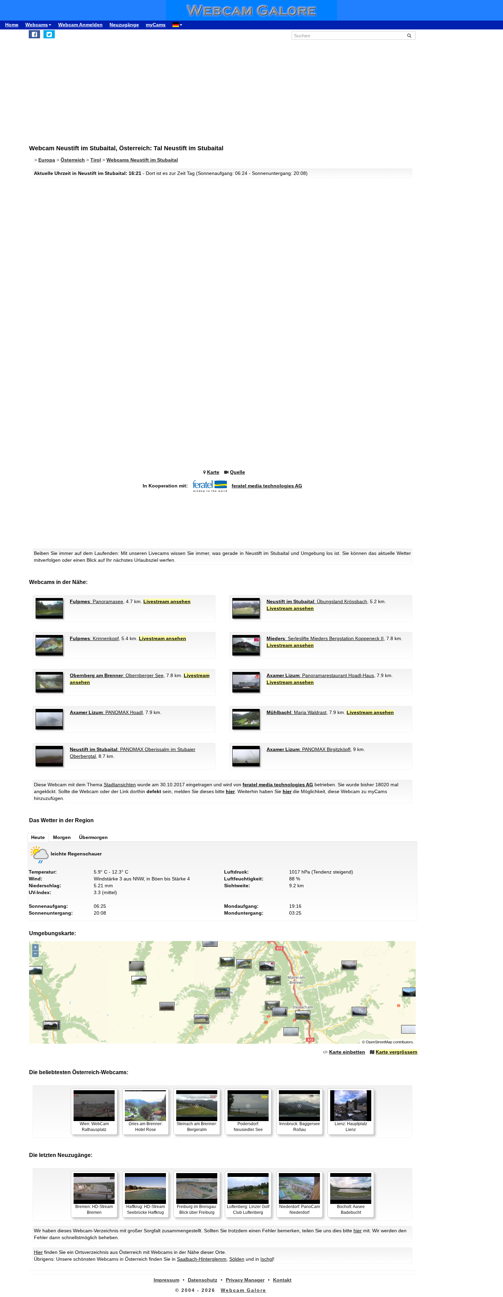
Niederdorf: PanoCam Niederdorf (299, 1209)
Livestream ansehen (167, 601)
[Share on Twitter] (49, 34)
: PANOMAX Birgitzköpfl (308, 749)
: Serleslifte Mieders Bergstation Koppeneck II (325, 638)
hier (230, 791)
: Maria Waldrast (296, 712)
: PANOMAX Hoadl (106, 712)
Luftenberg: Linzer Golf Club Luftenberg (248, 1209)
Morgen (62, 837)
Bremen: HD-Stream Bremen (94, 1209)
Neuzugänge (124, 24)
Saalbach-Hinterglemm (202, 1259)
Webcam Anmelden (80, 24)
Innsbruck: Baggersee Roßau (299, 1126)
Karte (213, 472)
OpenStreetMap (379, 1042)
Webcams (36, 24)
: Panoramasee (96, 601)
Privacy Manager (245, 1280)
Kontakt (282, 1280)
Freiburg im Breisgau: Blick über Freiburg (197, 1209)
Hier (38, 1252)
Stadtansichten (120, 784)
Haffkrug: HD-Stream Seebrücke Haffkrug (145, 1209)
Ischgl (266, 1259)
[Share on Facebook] (34, 34)
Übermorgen (93, 837)
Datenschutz (202, 1280)
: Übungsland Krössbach (317, 601)
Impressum (166, 1280)
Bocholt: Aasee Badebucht (351, 1209)
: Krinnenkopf (94, 638)
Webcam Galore (243, 1290)
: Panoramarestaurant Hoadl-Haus (320, 675)
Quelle (237, 472)
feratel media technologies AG (267, 485)
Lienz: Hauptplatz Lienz (351, 1126)
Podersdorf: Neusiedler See (248, 1126)
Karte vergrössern (396, 1052)
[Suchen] (409, 35)
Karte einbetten (347, 1052)
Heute (38, 837)
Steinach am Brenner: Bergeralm (197, 1126)
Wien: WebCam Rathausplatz (94, 1126)
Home (11, 24)
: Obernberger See (117, 675)
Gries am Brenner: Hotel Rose (146, 1126)
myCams (156, 24)
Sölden (236, 1259)
